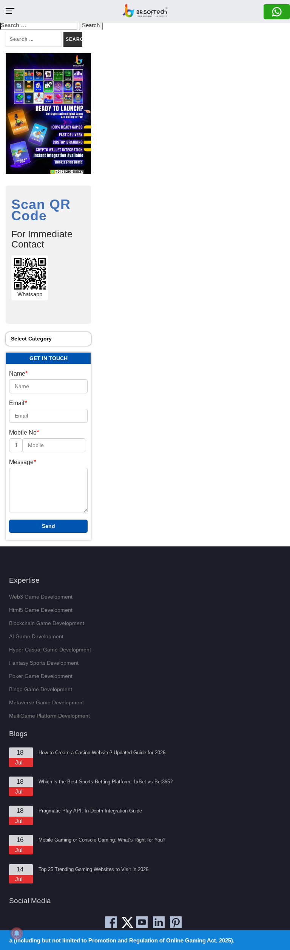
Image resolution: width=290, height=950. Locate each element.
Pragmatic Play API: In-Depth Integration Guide (90, 811)
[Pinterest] (176, 922)
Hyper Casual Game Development (50, 650)
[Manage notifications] (17, 933)
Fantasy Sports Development (44, 663)
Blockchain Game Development (46, 623)
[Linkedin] (159, 922)
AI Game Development (36, 636)
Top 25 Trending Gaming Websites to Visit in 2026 (93, 869)
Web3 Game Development (40, 597)
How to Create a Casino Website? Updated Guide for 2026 (102, 752)
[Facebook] (111, 922)
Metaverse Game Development (46, 702)
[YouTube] (142, 922)
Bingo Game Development (40, 689)
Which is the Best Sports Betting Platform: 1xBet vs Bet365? (106, 781)
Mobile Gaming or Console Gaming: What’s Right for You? (102, 840)
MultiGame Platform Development (49, 716)
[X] (129, 925)
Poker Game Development (40, 676)
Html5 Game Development (40, 610)
